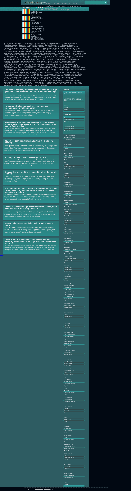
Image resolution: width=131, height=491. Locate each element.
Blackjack (23, 48)
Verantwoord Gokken (64, 82)
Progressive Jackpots (21, 75)
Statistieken (43, 80)
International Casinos (53, 64)
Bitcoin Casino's (59, 46)
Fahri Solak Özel (70, 58)
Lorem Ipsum (49, 5)
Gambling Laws (61, 59)
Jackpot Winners (9, 66)
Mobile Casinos (64, 69)
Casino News (78, 50)
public (33, 75)
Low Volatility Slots (45, 67)
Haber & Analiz (37, 63)
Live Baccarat (64, 66)
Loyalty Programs (10, 69)
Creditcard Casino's (45, 55)
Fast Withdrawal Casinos (12, 59)
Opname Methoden (73, 72)
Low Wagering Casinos (62, 67)
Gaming (57, 61)
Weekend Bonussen (75, 84)
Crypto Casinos (78, 55)
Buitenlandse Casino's (51, 48)
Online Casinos (59, 72)
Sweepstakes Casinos (72, 80)
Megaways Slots (39, 69)
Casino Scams (51, 51)
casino (78, 48)
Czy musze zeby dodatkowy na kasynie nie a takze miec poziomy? (29, 142)
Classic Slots (81, 53)
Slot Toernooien (61, 79)
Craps (34, 55)
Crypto (56, 55)
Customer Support (24, 56)
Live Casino (8, 67)
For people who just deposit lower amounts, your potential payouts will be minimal (26, 107)
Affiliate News (28, 43)
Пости (37, 85)
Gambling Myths (73, 59)
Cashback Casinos (67, 48)
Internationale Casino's (70, 64)
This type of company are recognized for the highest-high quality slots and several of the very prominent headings (30, 91)
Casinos (60, 53)
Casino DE (41, 50)
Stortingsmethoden (55, 80)
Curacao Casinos (10, 56)
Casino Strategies (78, 51)
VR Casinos (41, 84)
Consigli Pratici (24, 55)
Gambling (50, 59)
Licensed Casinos (30, 66)
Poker (80, 74)
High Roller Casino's (51, 63)
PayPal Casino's (23, 74)
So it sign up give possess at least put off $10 (25, 157)
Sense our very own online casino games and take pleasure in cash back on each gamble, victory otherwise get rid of (30, 241)
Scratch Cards (9, 79)
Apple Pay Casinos (10, 45)
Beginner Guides (68, 45)
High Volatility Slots (10, 64)
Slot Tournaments (75, 79)
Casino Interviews (65, 50)
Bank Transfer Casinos (35, 45)
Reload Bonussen (57, 75)
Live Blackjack (76, 66)
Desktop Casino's (51, 56)
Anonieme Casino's (53, 43)
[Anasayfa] (35, 2)
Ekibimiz (54, 9)
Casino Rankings (25, 51)
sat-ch (75, 77)
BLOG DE (38, 48)
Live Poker (17, 67)
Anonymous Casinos (69, 43)
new (32, 71)
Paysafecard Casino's (52, 74)
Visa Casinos (29, 84)
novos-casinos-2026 (45, 72)
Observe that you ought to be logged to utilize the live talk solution (30, 173)
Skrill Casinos (27, 79)
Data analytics (37, 56)
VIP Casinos (8, 84)
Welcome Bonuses (10, 85)
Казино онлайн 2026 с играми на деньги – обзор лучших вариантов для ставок (73, 99)
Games (50, 61)
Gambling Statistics (27, 61)
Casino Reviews (38, 51)
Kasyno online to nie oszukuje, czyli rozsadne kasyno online (28, 224)
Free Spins (41, 59)
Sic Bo (18, 79)
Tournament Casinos (11, 82)
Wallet (49, 84)
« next (1, 255)
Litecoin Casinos (51, 66)
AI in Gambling (40, 43)
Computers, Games (10, 55)
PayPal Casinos (37, 74)
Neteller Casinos (23, 71)
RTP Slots (34, 77)
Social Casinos (9, 80)
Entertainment (78, 56)
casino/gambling (49, 53)
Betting (34, 46)
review (6, 77)
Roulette (26, 77)
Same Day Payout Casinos (61, 77)
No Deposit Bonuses (11, 72)
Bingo (50, 46)
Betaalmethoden (24, 46)
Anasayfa (48, 3)
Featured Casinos (29, 59)
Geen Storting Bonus (69, 61)
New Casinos (40, 71)
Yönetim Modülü (39, 489)
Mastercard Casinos (25, 69)
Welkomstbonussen (26, 85)
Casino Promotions (10, 51)
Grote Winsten (25, 63)
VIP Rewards (19, 84)
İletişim (67, 9)
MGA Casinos (51, 69)
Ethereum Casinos (42, 58)
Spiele (18, 80)
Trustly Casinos (39, 82)
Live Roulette (28, 67)
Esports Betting (9, 58)
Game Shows (41, 61)
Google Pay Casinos (11, 63)
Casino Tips (8, 53)
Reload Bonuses (43, 75)
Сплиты (44, 85)
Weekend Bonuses (59, 84)
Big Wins (42, 46)
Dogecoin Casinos (65, 56)
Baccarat (22, 45)
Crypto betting (65, 55)
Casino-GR (38, 53)
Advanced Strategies (14, 43)
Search (105, 1)
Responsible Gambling (73, 75)
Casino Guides (52, 50)
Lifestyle (41, 66)
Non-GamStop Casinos (28, 72)
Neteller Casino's (10, 71)
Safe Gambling (45, 77)
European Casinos (56, 58)
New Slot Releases (53, 71)
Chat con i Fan (70, 53)
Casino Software (64, 51)
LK (36, 67)
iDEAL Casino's (24, 64)
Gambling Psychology (11, 61)
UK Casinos (51, 82)
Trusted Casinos (26, 82)
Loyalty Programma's (79, 67)
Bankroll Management (52, 45)
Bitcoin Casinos (72, 46)
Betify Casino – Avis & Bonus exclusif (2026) (66, 3)
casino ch (16, 50)
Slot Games (38, 79)
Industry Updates (38, 64)
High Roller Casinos (67, 63)
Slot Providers (49, 79)
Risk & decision (16, 77)
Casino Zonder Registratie (23, 53)
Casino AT (7, 50)
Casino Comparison (29, 50)
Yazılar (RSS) (47, 489)
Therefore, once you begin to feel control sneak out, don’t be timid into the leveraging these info (30, 208)
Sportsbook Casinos (30, 80)
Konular (61, 9)
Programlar (8, 75)
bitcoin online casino (11, 48)
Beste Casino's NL (10, 46)
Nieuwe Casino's (67, 71)
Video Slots (77, 82)
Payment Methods (10, 74)
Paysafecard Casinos (69, 74)
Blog (30, 48)
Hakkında (48, 9)
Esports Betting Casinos (25, 58)
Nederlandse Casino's (78, 69)
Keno (19, 66)
